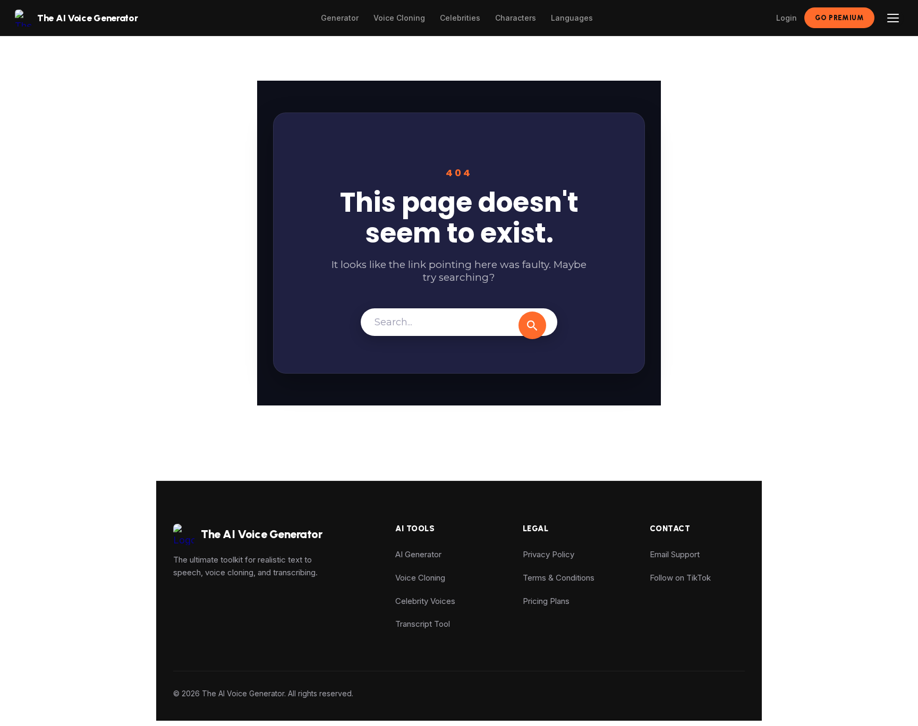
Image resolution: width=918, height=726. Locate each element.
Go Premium (839, 18)
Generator (340, 17)
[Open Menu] (893, 18)
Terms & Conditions (558, 578)
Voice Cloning (399, 17)
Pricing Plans (546, 601)
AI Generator (418, 554)
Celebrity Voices (425, 601)
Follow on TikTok (680, 578)
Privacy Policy (548, 554)
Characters (515, 17)
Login (786, 17)
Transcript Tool (422, 624)
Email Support (675, 554)
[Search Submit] (532, 325)
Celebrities (460, 17)
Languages (572, 17)
